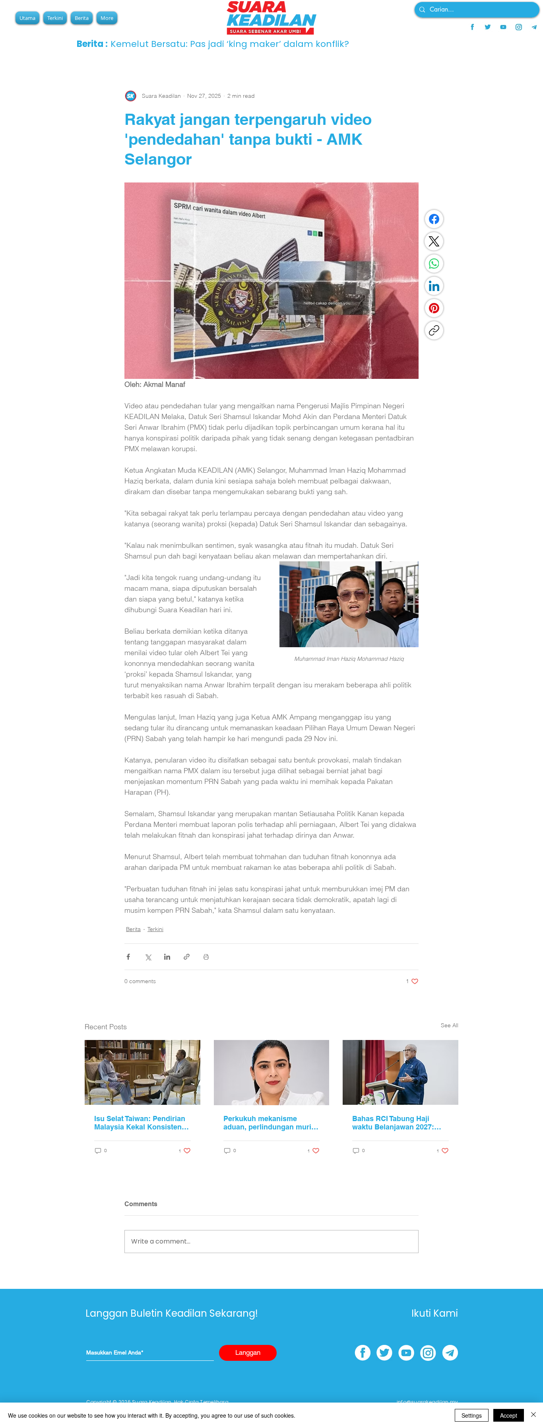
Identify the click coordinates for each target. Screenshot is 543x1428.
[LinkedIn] (434, 286)
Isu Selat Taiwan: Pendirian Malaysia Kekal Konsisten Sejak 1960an (139, 1122)
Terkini (155, 929)
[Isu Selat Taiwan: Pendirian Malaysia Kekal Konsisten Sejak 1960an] (142, 1072)
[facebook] (472, 27)
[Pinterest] (434, 308)
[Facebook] (434, 219)
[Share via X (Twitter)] (147, 956)
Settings (472, 1415)
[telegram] (534, 27)
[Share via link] (186, 956)
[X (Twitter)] (434, 241)
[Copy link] (434, 330)
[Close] (533, 1415)
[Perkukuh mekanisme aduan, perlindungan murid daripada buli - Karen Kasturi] (272, 1072)
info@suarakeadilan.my (427, 1402)
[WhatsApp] (434, 263)
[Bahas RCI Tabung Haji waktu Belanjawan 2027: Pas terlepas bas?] (400, 1072)
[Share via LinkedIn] (167, 956)
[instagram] (519, 27)
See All (449, 1025)
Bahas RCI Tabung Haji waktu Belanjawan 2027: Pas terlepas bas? (393, 1122)
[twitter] (488, 27)
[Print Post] (206, 956)
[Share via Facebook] (128, 956)
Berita (133, 929)
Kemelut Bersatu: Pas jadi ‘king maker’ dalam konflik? (230, 44)
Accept (508, 1415)
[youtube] (503, 27)
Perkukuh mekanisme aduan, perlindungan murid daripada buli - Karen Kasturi (269, 1122)
